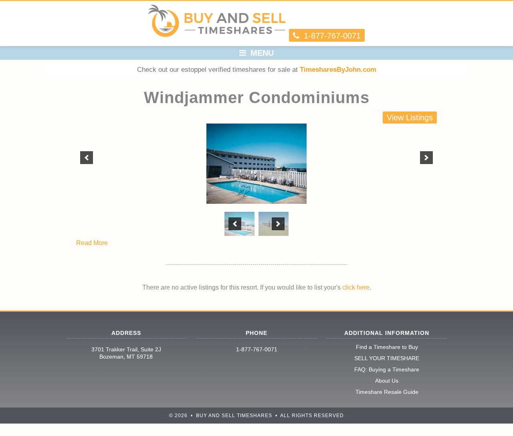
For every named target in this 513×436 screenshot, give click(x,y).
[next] (426, 157)
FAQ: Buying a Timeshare (386, 369)
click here (356, 287)
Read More (92, 242)
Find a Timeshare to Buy (387, 347)
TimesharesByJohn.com (338, 69)
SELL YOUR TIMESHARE (386, 358)
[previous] (86, 157)
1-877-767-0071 (256, 349)
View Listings (410, 117)
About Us (386, 380)
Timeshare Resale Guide (386, 392)
